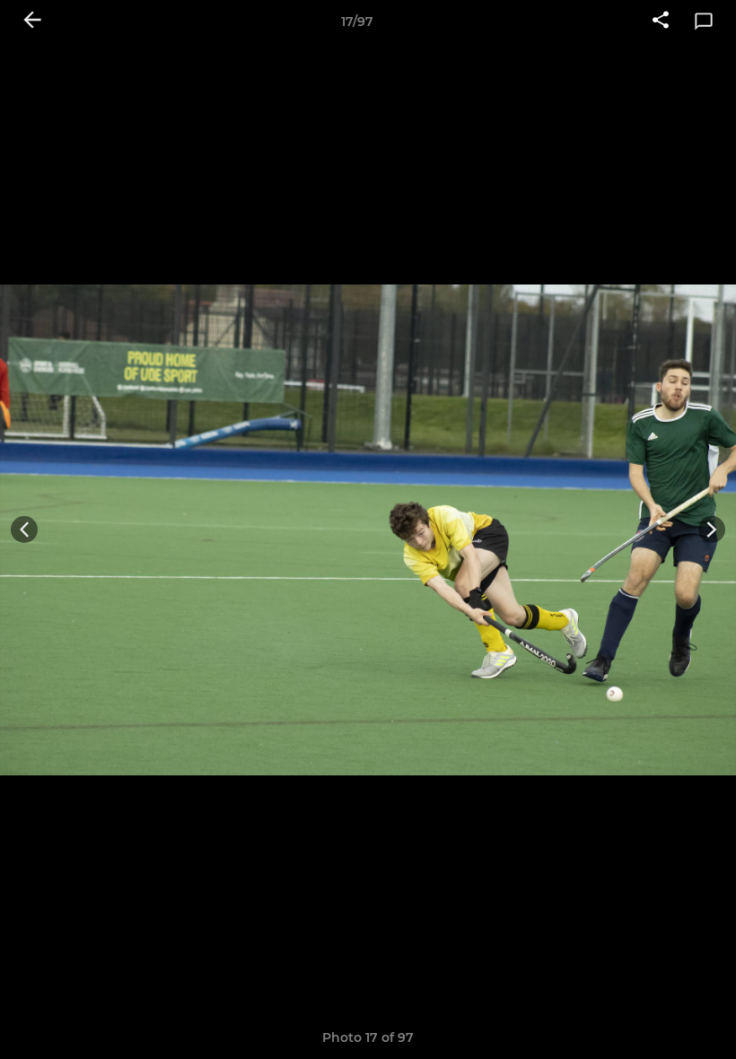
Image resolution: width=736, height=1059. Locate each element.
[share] (660, 21)
